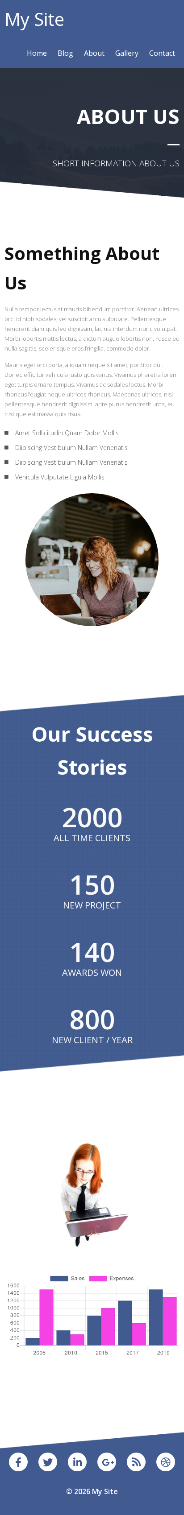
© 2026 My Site (92, 1491)
